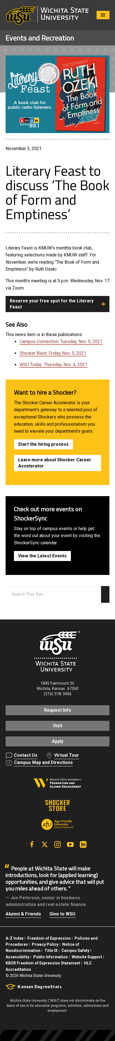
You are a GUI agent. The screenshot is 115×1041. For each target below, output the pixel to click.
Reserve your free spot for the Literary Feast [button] (52, 304)
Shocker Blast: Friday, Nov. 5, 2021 (53, 353)
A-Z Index (14, 938)
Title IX (51, 950)
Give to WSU (62, 914)
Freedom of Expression (49, 938)
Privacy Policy (45, 944)
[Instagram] (57, 844)
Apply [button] (57, 741)
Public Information (50, 957)
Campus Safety (75, 950)
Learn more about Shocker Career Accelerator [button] (54, 463)
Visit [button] (57, 725)
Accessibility (17, 957)
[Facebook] (31, 844)
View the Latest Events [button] (42, 556)
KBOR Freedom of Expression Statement (43, 963)
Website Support (87, 957)
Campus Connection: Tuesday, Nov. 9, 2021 (61, 341)
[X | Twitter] (44, 844)
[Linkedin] (83, 844)
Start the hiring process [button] (43, 444)
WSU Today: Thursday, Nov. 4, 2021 (53, 364)
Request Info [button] (57, 710)
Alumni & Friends (23, 914)
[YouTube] (70, 844)
